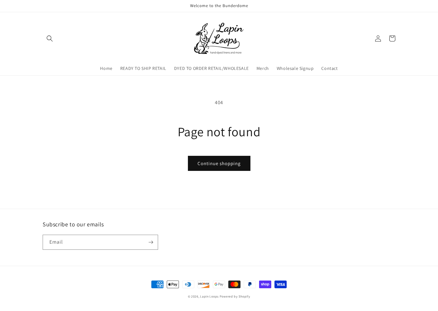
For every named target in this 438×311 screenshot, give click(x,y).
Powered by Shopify (235, 296)
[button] (50, 38)
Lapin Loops (209, 296)
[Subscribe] (151, 242)
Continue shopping (219, 163)
